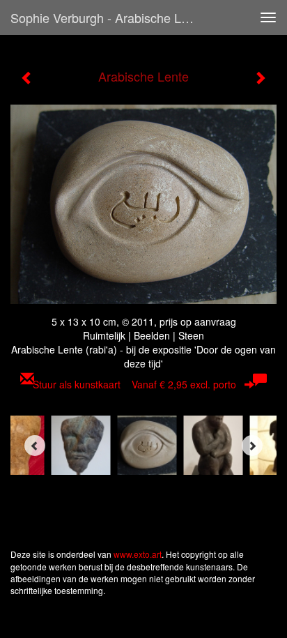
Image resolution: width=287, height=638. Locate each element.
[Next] (252, 445)
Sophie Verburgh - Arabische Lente (107, 17)
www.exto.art (138, 554)
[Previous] (34, 445)
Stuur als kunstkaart (134, 384)
